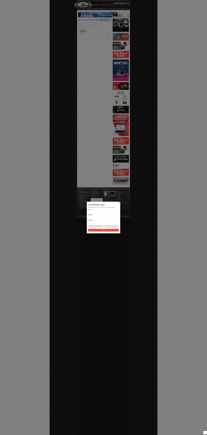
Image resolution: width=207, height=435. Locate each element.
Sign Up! (103, 230)
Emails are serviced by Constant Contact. (111, 227)
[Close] (119, 202)
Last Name (90, 220)
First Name (90, 214)
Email (89, 209)
